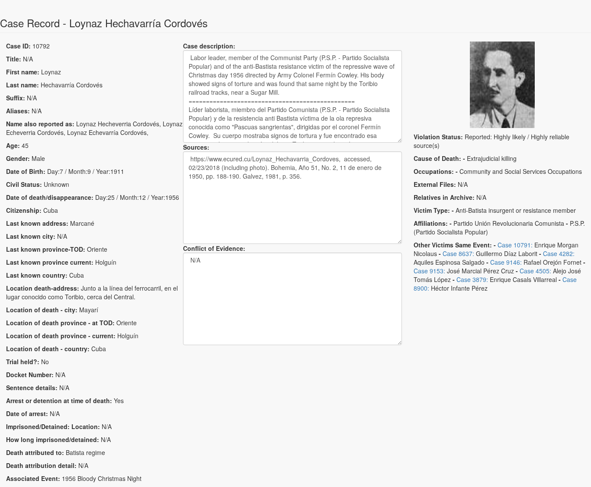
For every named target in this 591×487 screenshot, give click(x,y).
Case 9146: (506, 262)
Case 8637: (458, 253)
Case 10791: (515, 244)
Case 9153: (429, 270)
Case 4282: (559, 253)
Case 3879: (472, 279)
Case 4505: (535, 270)
